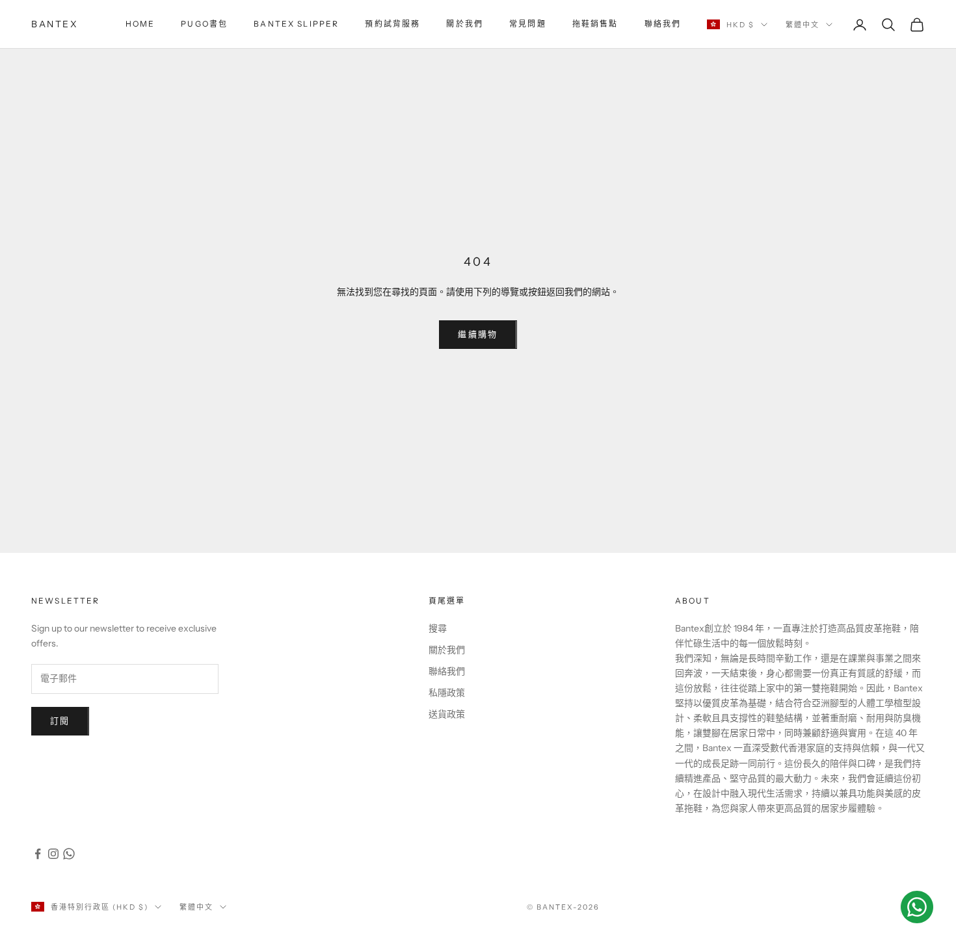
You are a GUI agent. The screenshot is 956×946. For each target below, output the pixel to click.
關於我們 (464, 24)
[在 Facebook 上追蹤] (37, 853)
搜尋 (438, 628)
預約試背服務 (392, 24)
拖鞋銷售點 (595, 24)
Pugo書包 (204, 24)
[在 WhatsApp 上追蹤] (68, 853)
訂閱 (60, 720)
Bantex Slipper (296, 24)
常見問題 (527, 24)
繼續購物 (478, 334)
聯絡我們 (663, 24)
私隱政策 (447, 692)
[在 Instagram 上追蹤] (53, 853)
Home (140, 24)
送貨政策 (447, 714)
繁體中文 (802, 24)
